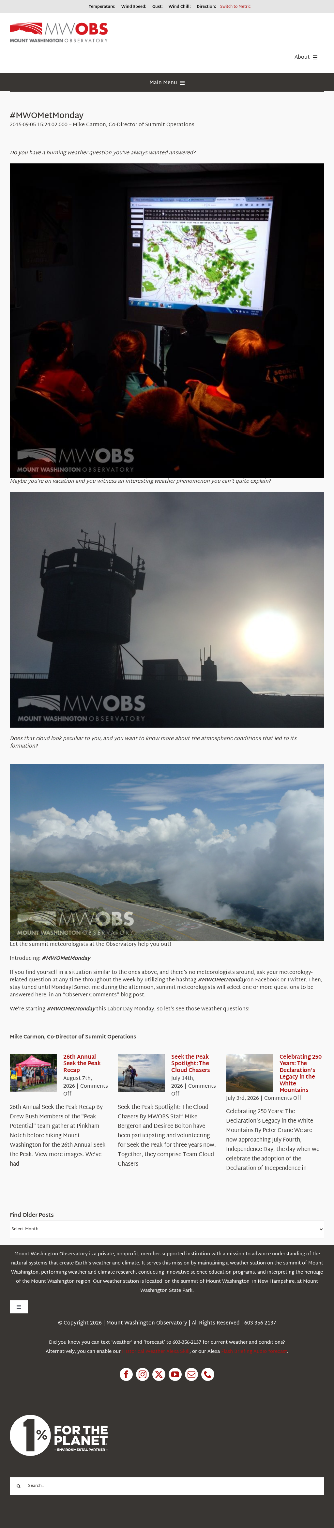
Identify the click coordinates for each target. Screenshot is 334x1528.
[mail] (191, 1374)
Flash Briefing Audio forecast (254, 1351)
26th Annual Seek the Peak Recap (82, 1064)
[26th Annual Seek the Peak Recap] (33, 1073)
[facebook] (126, 1374)
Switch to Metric (235, 6)
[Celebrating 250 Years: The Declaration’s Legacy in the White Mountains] (249, 1073)
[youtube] (175, 1374)
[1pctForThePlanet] (59, 1418)
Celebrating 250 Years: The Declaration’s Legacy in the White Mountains (301, 1074)
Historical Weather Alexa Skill (156, 1351)
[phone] (207, 1374)
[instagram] (142, 1374)
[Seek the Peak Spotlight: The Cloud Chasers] (141, 1073)
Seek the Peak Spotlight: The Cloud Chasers (190, 1064)
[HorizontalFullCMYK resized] (59, 25)
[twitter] (158, 1374)
